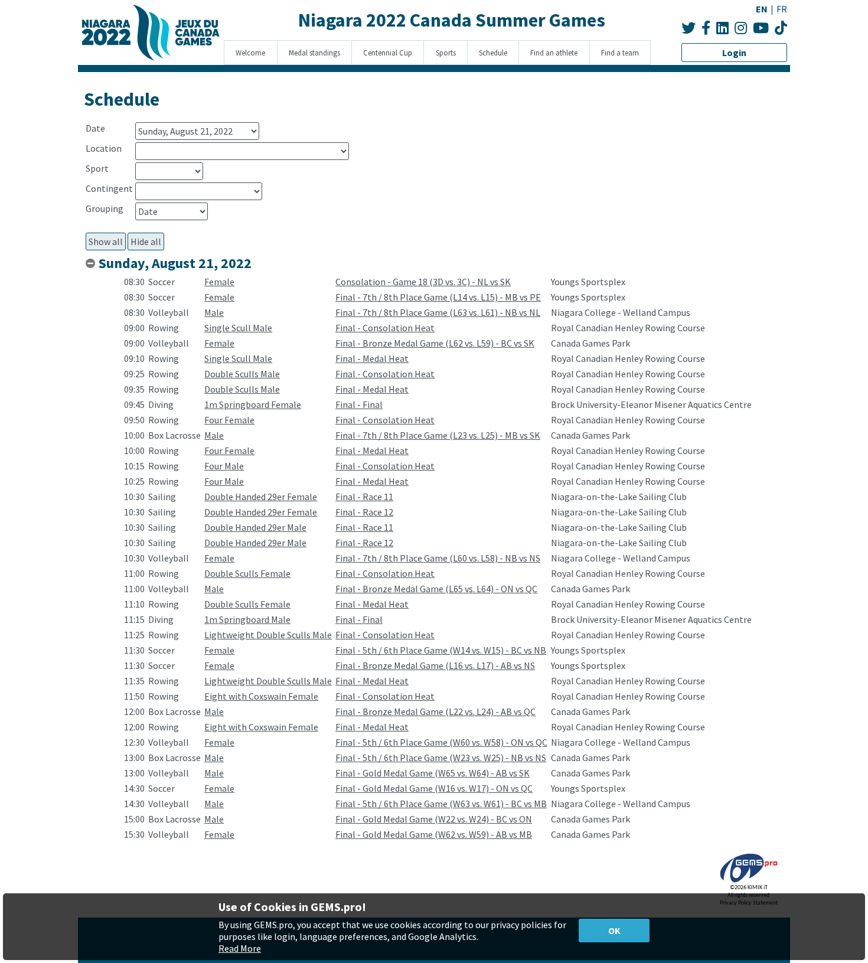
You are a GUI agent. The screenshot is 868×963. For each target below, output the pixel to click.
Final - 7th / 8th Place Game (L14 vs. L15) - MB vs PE (438, 297)
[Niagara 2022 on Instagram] (741, 28)
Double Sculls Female (247, 573)
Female (219, 282)
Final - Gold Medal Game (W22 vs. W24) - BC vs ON (433, 819)
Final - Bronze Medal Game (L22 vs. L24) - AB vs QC (435, 711)
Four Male (224, 466)
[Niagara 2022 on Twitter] (688, 28)
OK (614, 930)
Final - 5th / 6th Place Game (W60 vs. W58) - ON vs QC (441, 742)
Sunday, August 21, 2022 (175, 263)
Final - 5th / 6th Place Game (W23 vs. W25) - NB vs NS (440, 757)
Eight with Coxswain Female (261, 696)
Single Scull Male (238, 328)
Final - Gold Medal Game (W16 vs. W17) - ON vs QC (434, 788)
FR (781, 9)
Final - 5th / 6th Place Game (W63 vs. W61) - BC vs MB (441, 803)
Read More (239, 948)
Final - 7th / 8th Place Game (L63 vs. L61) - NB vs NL (437, 312)
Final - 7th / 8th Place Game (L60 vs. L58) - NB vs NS (437, 558)
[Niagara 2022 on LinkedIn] (722, 28)
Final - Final (359, 404)
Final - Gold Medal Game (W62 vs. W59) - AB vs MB (433, 834)
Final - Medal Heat (372, 358)
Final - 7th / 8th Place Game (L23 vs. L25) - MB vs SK (437, 435)
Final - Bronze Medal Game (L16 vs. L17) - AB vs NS (435, 665)
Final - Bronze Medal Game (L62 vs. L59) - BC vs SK (434, 343)
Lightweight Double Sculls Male (268, 635)
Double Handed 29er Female (260, 496)
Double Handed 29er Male (255, 527)
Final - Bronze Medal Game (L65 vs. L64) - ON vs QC (436, 589)
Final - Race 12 (364, 512)
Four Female (229, 420)
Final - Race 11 (364, 496)
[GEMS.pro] (748, 882)
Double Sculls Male (242, 374)
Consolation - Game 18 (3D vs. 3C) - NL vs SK (423, 282)
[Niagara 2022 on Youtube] (761, 28)
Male (214, 312)
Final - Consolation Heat (385, 328)
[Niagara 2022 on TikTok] (781, 28)
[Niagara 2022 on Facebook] (705, 28)
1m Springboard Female (252, 404)
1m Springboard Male (247, 619)
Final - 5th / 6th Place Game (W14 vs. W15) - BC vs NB (440, 650)
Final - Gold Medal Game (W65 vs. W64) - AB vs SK (432, 773)
